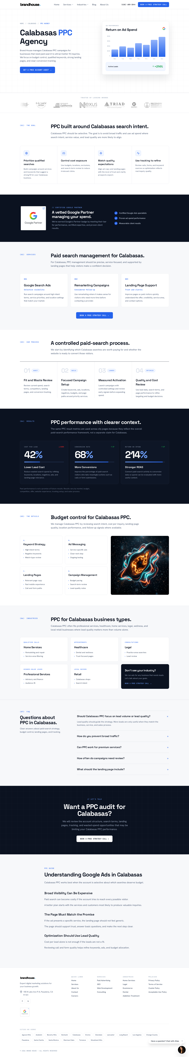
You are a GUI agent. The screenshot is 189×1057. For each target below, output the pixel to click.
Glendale (98, 1035)
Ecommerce (128, 988)
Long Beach (123, 1035)
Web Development (104, 988)
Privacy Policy (154, 980)
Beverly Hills (52, 1035)
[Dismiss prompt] (182, 1040)
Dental (125, 992)
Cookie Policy (154, 988)
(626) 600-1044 (128, 4)
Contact (74, 992)
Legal (125, 984)
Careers (74, 996)
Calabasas (76, 1035)
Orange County (152, 1035)
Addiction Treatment (131, 996)
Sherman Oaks (69, 1040)
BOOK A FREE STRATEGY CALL (153, 4)
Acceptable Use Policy (157, 992)
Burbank (64, 1035)
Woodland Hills (96, 1040)
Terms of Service (155, 984)
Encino (87, 1035)
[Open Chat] (182, 1050)
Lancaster (110, 1035)
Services (74, 984)
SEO (98, 984)
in (28, 1001)
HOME (22, 23)
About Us (104, 4)
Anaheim (39, 1035)
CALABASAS (32, 23)
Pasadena (25, 1040)
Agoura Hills (26, 1035)
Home (56, 4)
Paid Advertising (103, 980)
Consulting (101, 992)
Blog (94, 4)
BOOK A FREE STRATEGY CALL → (94, 315)
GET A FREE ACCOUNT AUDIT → (37, 70)
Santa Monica (54, 1040)
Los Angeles (137, 1035)
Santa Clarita (39, 1040)
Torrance (82, 1040)
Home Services (129, 980)
